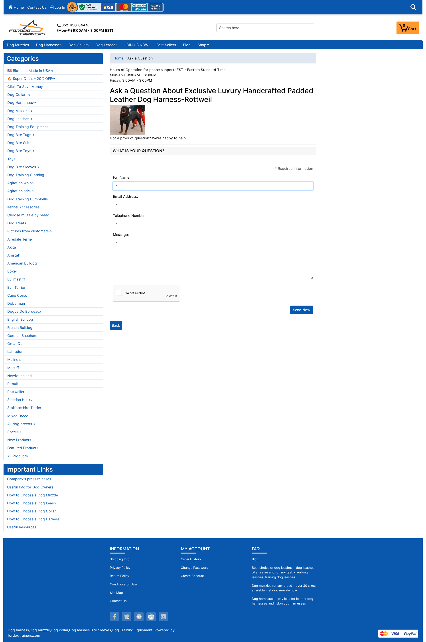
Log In (59, 7)
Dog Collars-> (19, 94)
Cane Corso (17, 295)
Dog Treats (16, 223)
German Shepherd (22, 335)
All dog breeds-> (21, 424)
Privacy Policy (120, 567)
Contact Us (36, 7)
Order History (191, 559)
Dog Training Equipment (27, 126)
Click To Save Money (25, 86)
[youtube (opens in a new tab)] (151, 616)
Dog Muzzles (18, 45)
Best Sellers (166, 45)
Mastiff (13, 367)
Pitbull (12, 383)
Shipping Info (120, 559)
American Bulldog (22, 263)
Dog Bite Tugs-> (20, 134)
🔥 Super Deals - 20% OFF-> (31, 78)
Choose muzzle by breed (28, 215)
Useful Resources (21, 527)
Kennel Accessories (23, 207)
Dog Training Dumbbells (27, 199)
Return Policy (119, 576)
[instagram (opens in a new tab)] (163, 616)
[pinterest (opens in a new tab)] (138, 616)
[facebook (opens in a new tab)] (114, 616)
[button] (413, 7)
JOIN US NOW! (136, 45)
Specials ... (16, 432)
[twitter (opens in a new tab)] (126, 616)
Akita (11, 247)
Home (18, 7)
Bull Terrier (16, 287)
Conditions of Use (123, 584)
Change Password (194, 567)
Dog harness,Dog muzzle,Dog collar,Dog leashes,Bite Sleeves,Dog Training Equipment (80, 630)
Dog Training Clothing (25, 175)
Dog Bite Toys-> (20, 150)
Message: (121, 234)
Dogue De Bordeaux (24, 311)
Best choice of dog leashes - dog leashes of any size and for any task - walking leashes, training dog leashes (283, 572)
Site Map (116, 593)
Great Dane (16, 343)
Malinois (14, 359)
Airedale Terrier (20, 239)
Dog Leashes (106, 45)
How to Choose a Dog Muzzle (32, 495)
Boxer (12, 271)
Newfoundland (19, 375)
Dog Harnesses (48, 45)
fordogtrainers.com (24, 635)
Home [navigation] (118, 58)
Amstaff (14, 255)
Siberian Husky (19, 399)
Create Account (192, 576)
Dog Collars (79, 45)
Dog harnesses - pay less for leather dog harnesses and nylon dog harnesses (282, 601)
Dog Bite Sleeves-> (23, 167)
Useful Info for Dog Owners (30, 487)
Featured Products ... (24, 448)
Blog (187, 45)
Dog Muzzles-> (20, 111)
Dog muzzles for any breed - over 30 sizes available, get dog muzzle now (284, 588)
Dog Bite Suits (19, 142)
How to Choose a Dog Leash (31, 503)
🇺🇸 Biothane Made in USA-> (30, 70)
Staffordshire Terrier (24, 407)
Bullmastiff (16, 279)
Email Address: (125, 196)
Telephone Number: (129, 215)
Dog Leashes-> (19, 119)
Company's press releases (29, 479)
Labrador (15, 351)
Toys (11, 159)
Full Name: (121, 177)
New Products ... (21, 440)
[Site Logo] (27, 27)
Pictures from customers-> (29, 231)
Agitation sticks (20, 191)
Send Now (301, 310)
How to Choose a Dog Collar (31, 511)
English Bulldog (20, 319)
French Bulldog (19, 327)
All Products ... (19, 456)
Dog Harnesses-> (21, 102)
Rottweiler (15, 391)
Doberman (16, 303)
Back (116, 325)
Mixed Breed (17, 416)
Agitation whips (20, 183)
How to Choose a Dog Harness (33, 519)
